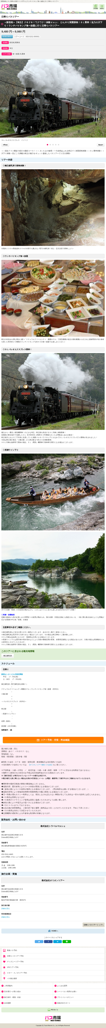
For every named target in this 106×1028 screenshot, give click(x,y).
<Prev (5, 145)
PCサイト (54, 1010)
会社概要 (7, 1003)
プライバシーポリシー (65, 997)
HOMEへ (54, 931)
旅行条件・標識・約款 (12, 997)
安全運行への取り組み (12, 991)
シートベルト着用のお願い (67, 991)
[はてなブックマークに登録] (57, 941)
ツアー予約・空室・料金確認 (55, 740)
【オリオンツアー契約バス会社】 (40, 765)
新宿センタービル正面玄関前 (12, 674)
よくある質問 (62, 986)
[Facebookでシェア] (48, 941)
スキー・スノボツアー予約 (17, 973)
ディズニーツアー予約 (15, 962)
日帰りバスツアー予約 (15, 956)
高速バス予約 (12, 950)
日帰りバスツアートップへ (94, 925)
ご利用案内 (8, 986)
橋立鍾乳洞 (7, 656)
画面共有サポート (63, 1003)
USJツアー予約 (12, 967)
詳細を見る (5, 908)
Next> (100, 145)
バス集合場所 (12, 978)
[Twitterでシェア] (39, 941)
